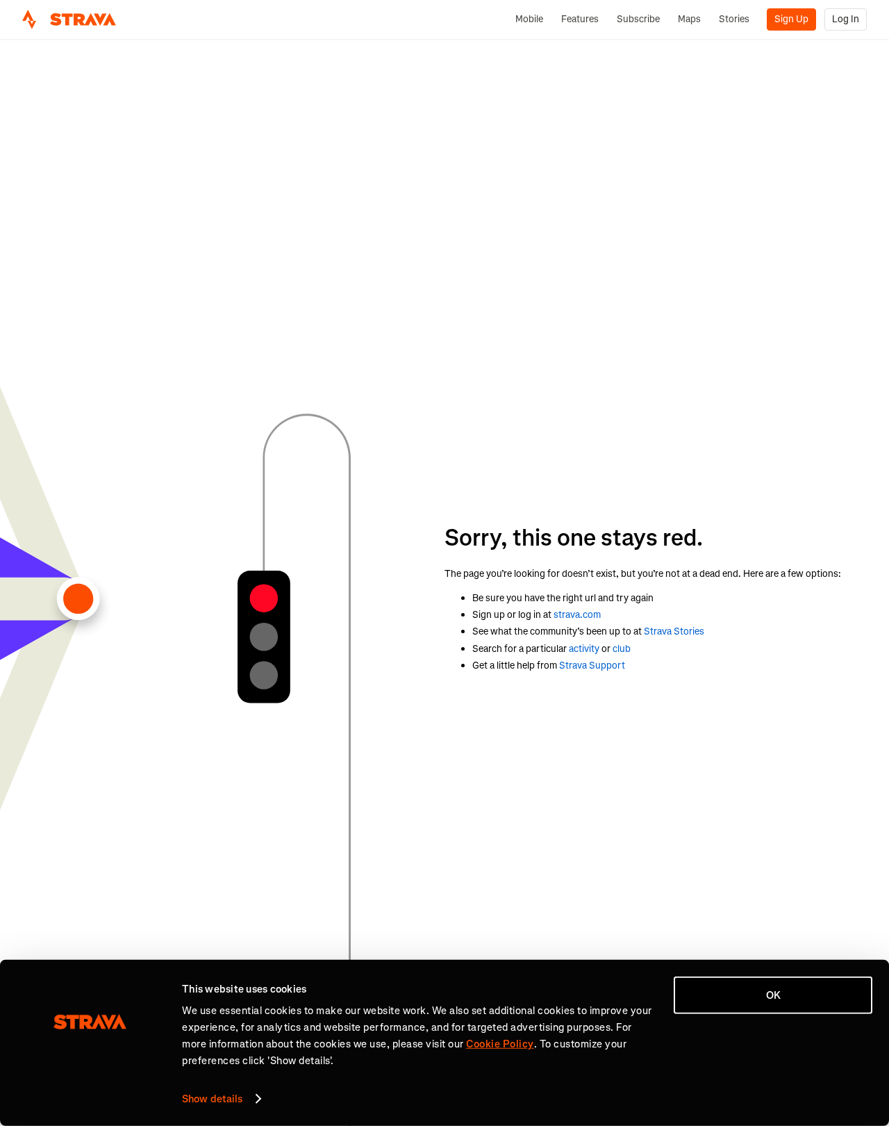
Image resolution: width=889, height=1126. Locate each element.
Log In (845, 19)
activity (584, 648)
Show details (212, 1099)
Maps (689, 19)
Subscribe (638, 19)
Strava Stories (674, 631)
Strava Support (592, 665)
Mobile (529, 19)
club (622, 648)
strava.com (577, 614)
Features (580, 19)
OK (773, 995)
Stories (734, 19)
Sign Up (791, 19)
